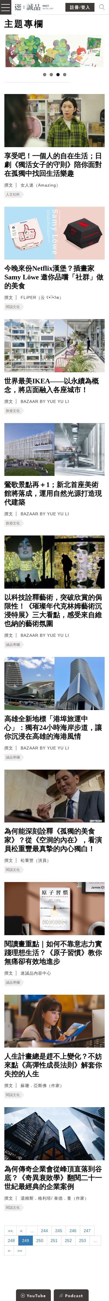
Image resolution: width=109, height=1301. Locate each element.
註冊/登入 (80, 7)
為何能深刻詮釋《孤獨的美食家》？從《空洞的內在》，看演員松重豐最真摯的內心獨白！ (53, 840)
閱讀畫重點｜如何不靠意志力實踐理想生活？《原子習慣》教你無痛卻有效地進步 (53, 952)
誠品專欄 (13, 645)
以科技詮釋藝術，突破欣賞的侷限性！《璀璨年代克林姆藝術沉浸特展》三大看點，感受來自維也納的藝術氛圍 (53, 610)
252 (68, 1240)
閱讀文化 (13, 307)
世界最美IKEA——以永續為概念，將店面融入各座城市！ (51, 385)
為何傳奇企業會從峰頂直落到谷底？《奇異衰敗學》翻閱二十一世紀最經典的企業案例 (53, 1177)
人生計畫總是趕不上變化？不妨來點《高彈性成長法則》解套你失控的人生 (53, 1065)
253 (82, 1240)
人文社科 (13, 194)
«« (10, 1230)
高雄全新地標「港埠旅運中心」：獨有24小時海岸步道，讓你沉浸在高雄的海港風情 (53, 727)
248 (11, 1240)
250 (39, 1240)
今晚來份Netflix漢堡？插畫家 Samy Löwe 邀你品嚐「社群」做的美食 (53, 277)
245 (58, 1230)
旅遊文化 (13, 411)
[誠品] (34, 6)
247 (87, 1230)
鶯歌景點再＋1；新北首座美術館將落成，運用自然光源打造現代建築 (53, 493)
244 (44, 1230)
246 (72, 1230)
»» (19, 1250)
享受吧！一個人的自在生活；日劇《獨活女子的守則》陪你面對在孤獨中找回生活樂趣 (53, 164)
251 (54, 1240)
